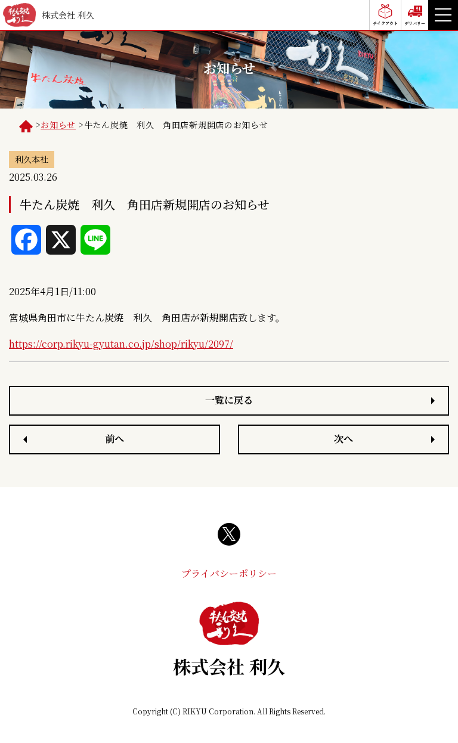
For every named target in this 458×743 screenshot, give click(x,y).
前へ (114, 438)
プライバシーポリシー (229, 573)
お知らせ (58, 125)
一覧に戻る (229, 400)
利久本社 (31, 159)
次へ (343, 438)
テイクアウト (385, 23)
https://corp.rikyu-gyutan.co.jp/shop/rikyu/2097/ (121, 344)
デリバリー (414, 23)
